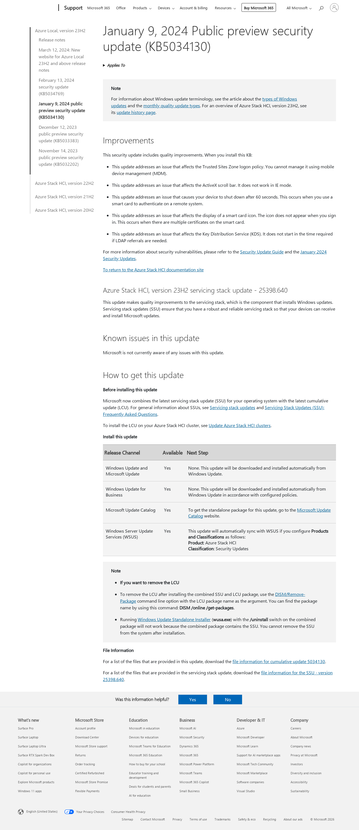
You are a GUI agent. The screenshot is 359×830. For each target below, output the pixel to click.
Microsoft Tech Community (255, 764)
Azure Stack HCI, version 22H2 (64, 183)
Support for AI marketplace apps (258, 755)
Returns (80, 755)
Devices (164, 7)
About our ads (293, 819)
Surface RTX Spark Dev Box (36, 755)
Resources (223, 7)
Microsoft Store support (91, 746)
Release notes (52, 40)
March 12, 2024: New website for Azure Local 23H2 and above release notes (62, 60)
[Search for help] (321, 7)
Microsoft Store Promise (91, 782)
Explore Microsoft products (36, 782)
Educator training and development (143, 775)
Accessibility (299, 782)
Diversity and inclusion (306, 773)
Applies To (116, 65)
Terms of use (198, 819)
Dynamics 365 (189, 746)
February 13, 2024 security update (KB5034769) (56, 86)
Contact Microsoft (153, 819)
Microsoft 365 (98, 7)
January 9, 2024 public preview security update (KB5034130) (62, 110)
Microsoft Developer (250, 737)
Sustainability (300, 791)
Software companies (250, 782)
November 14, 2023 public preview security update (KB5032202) (61, 157)
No (228, 699)
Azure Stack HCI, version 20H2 (64, 210)
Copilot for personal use (34, 773)
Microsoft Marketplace (252, 773)
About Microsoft (301, 737)
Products (140, 7)
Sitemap (127, 819)
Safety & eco (247, 819)
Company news (301, 746)
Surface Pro (25, 728)
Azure (241, 728)
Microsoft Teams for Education (150, 746)
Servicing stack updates (232, 407)
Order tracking (85, 764)
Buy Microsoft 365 (258, 7)
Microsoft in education (144, 728)
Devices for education (143, 737)
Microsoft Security (192, 737)
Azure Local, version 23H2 (60, 30)
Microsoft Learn (247, 746)
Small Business (190, 791)
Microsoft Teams (191, 773)
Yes (192, 699)
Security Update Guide (262, 252)
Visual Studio (246, 791)
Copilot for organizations (35, 764)
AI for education (140, 795)
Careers (296, 728)
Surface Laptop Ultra (32, 746)
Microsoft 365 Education (145, 755)
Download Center (87, 737)
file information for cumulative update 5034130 (279, 661)
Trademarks (223, 819)
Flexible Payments (87, 791)
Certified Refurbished (89, 773)
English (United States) (41, 811)
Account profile (85, 728)
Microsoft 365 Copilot (194, 782)
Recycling (269, 819)
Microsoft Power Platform (197, 764)
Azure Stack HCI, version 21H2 (64, 196)
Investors (297, 764)
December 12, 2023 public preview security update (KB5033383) (61, 133)
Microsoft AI (188, 728)
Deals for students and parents (150, 786)
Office (121, 7)
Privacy (177, 819)
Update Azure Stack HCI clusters (240, 425)
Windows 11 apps (30, 791)
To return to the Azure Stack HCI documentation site (153, 269)
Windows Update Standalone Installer (174, 619)
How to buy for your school (147, 764)
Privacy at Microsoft (304, 755)
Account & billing (194, 7)
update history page (136, 112)
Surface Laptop (28, 737)
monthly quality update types (171, 105)
